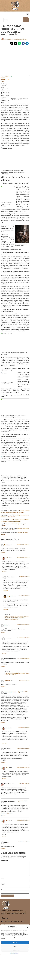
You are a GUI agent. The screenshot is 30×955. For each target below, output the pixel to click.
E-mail (3, 884)
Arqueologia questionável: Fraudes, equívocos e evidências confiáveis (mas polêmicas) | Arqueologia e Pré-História (17, 618)
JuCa (7, 557)
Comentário (4, 860)
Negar (15, 946)
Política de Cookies (14, 953)
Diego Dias (10, 596)
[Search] (26, 19)
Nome (3, 878)
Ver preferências (15, 950)
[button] (28, 927)
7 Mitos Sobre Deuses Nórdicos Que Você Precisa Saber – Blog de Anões (17, 674)
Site (2, 889)
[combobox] (12, 19)
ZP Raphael (7, 680)
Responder (3, 552)
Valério (6, 544)
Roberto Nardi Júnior (10, 692)
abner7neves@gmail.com (7, 813)
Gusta (6, 625)
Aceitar (15, 942)
